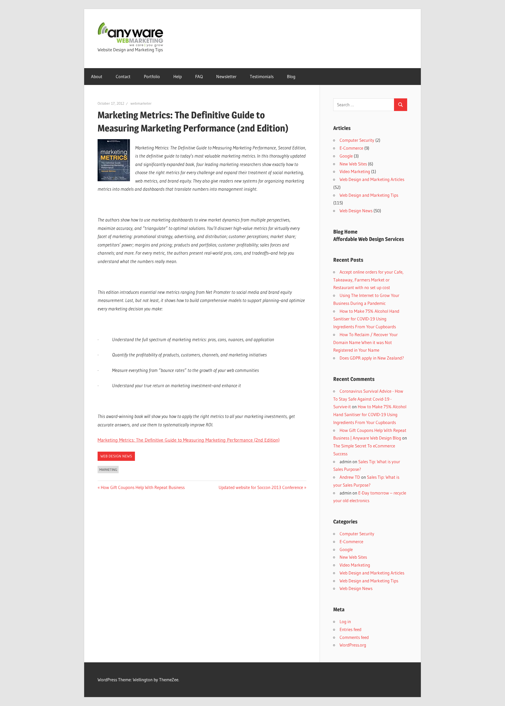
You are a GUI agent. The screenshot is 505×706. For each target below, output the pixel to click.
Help (177, 76)
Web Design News (116, 456)
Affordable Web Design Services (368, 239)
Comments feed (354, 637)
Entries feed (350, 629)
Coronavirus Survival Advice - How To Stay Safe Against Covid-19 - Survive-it (368, 399)
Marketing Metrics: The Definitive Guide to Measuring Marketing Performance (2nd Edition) (189, 440)
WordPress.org (353, 645)
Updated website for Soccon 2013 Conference (261, 487)
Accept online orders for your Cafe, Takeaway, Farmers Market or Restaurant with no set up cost (368, 279)
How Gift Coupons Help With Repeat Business (142, 487)
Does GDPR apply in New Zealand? (372, 358)
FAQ (199, 76)
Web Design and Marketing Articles (372, 179)
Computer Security (357, 140)
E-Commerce (351, 148)
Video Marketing (355, 171)
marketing (108, 469)
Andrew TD (350, 477)
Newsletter (226, 76)
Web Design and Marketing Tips (369, 195)
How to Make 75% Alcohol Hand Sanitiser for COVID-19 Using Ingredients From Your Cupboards (366, 319)
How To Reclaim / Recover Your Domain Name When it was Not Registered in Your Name (365, 342)
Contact (123, 76)
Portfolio (152, 76)
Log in (345, 621)
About (96, 76)
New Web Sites (353, 164)
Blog (291, 76)
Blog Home (345, 232)
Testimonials (262, 76)
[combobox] (363, 104)
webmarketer (141, 103)
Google (346, 156)
